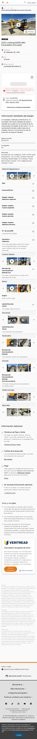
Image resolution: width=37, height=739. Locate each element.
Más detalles (8, 459)
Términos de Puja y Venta (12, 445)
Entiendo (19, 735)
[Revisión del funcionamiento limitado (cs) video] (33, 269)
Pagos (6, 478)
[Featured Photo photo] (33, 191)
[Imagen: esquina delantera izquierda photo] (33, 198)
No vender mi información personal (18, 710)
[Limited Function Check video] (33, 304)
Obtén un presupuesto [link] (10, 569)
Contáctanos (26, 676)
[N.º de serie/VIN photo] (33, 231)
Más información (27, 570)
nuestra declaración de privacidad (20, 730)
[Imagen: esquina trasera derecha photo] (33, 214)
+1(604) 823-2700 (9, 493)
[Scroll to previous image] (3, 176)
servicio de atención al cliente (16, 92)
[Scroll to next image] (34, 176)
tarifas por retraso (23, 473)
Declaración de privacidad (12, 709)
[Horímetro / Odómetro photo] (33, 240)
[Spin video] (33, 184)
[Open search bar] (25, 2)
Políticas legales (26, 709)
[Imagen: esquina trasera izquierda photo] (33, 206)
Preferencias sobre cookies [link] (18, 712)
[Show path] (8, 8)
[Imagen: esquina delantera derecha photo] (33, 223)
